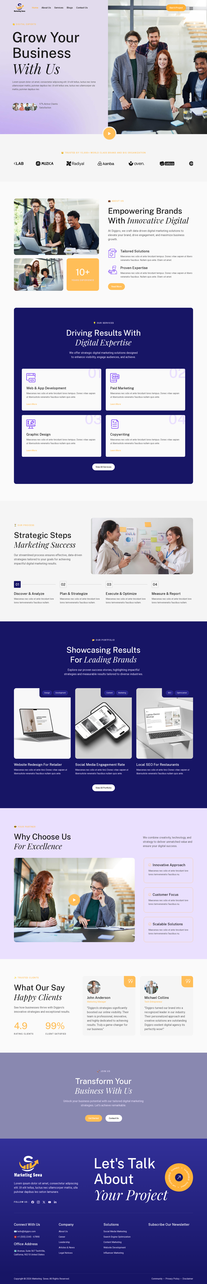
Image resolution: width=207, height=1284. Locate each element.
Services (58, 7)
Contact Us (82, 7)
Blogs (70, 7)
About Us (46, 7)
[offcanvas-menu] (191, 8)
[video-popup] (109, 133)
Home (35, 7)
